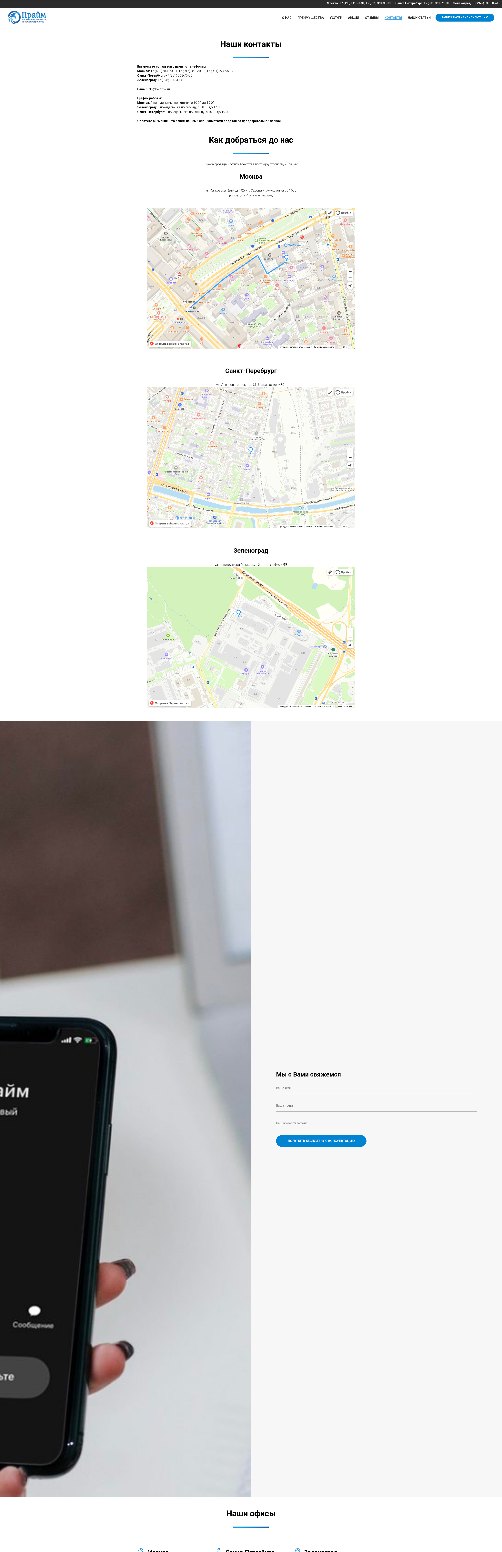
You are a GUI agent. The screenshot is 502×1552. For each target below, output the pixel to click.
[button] (465, 18)
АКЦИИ (353, 18)
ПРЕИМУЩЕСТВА (310, 18)
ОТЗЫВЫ (372, 18)
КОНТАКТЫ (393, 18)
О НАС (287, 18)
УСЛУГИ (336, 18)
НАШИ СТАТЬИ (419, 18)
